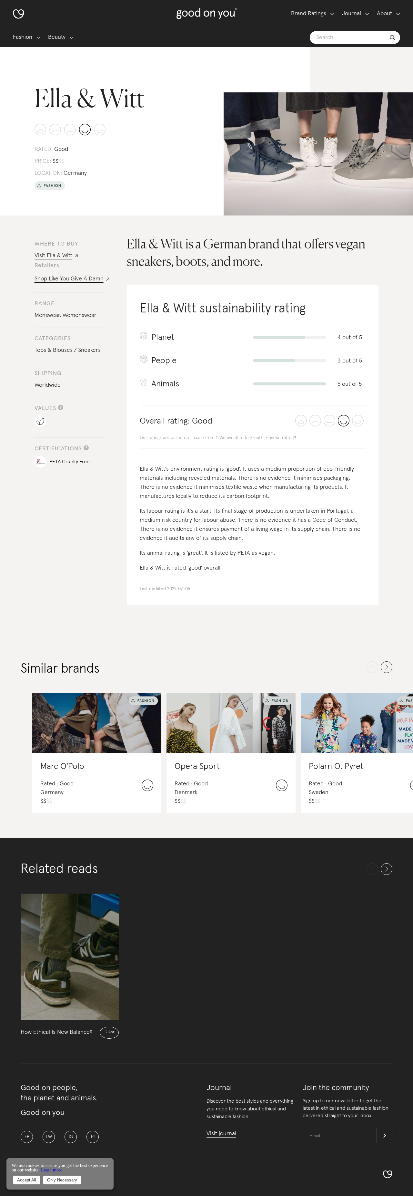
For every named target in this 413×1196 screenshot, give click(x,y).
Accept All (26, 1180)
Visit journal (221, 1134)
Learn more (51, 1170)
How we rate (278, 437)
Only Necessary (62, 1180)
